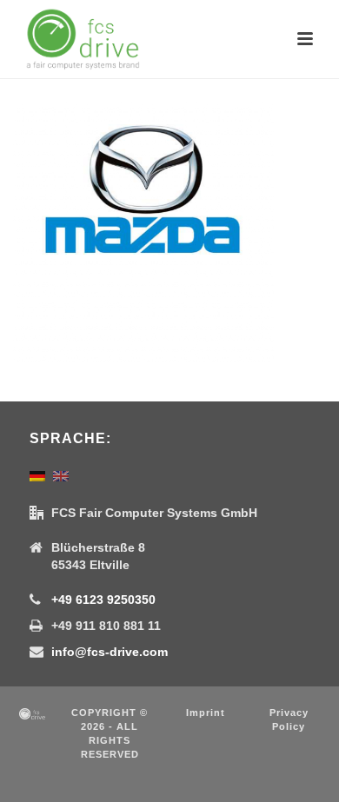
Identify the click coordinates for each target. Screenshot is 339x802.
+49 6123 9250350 (103, 599)
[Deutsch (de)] (37, 475)
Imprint (205, 712)
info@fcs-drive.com (109, 652)
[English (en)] (61, 475)
